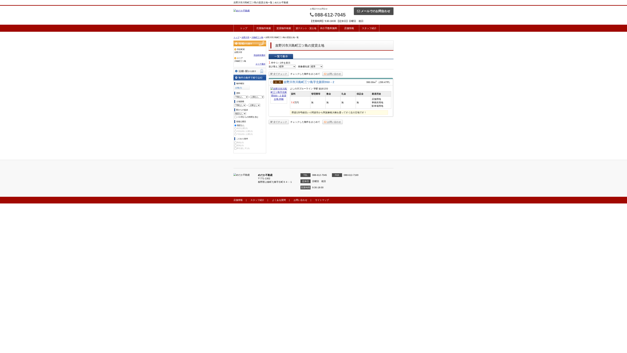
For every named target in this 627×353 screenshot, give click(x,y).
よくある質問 (279, 200)
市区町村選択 (259, 55)
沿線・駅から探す (249, 71)
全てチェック (280, 74)
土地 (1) (238, 88)
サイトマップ (322, 200)
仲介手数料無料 (328, 28)
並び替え (273, 66)
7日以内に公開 (245, 134)
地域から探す (249, 43)
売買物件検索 (263, 28)
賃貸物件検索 (283, 28)
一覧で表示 (281, 56)
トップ (243, 28)
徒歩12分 (323, 88)
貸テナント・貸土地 (306, 28)
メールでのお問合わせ (375, 11)
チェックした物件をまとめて (305, 74)
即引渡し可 (243, 148)
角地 (240, 142)
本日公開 (242, 128)
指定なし (241, 125)
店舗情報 (349, 28)
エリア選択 (260, 64)
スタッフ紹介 (369, 28)
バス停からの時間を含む (247, 117)
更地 (240, 145)
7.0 (292, 102)
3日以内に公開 (245, 131)
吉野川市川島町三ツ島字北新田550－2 (309, 82)
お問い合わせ (334, 74)
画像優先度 (303, 66)
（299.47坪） (384, 82)
